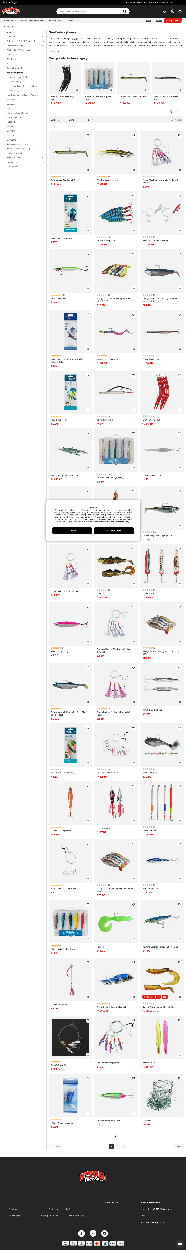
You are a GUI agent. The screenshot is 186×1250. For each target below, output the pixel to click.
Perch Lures (12, 54)
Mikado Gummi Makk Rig (62, 1123)
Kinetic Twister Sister (151, 475)
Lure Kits (11, 36)
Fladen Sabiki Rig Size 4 (107, 773)
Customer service (134, 2)
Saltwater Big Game (18, 81)
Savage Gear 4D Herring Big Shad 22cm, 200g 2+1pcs (69, 713)
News (148, 20)
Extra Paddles (13, 167)
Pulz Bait (11, 122)
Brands (159, 20)
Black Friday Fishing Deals (152, 1222)
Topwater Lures (14, 158)
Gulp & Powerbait (14, 68)
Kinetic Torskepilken (106, 240)
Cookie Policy (122, 521)
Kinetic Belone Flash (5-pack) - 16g (99, 98)
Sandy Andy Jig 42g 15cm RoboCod (166, 98)
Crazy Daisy (102, 593)
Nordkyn (100, 947)
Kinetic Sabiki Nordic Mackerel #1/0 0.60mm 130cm (67, 360)
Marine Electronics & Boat (32, 20)
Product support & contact (49, 1216)
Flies (9, 63)
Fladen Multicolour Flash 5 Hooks (66, 591)
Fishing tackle (10, 20)
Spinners (11, 131)
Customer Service (110, 1202)
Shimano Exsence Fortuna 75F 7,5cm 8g (160, 947)
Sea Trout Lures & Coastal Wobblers (23, 95)
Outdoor (70, 20)
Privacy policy (15, 1216)
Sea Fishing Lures (15, 72)
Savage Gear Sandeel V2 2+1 (133, 97)
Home (6, 27)
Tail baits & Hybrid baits (17, 144)
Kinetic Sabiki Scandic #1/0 (63, 773)
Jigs (9, 108)
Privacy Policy (105, 521)
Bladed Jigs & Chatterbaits (19, 50)
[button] (163, 2)
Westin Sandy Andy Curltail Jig (65, 475)
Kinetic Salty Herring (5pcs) (63, 949)
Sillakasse (146, 1120)
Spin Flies (11, 135)
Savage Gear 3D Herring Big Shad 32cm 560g (160, 652)
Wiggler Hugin (148, 1063)
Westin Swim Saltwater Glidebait (111, 1007)
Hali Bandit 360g (149, 773)
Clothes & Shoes (55, 20)
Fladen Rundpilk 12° (151, 830)
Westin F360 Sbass (60, 298)
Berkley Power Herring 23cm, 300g (158, 1007)
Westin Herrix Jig (150, 888)
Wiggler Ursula (103, 828)
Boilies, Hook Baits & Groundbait (21, 41)
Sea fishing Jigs (17, 90)
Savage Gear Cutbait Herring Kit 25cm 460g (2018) (159, 299)
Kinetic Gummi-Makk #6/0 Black (62, 98)
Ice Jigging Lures (14, 117)
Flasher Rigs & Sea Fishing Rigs (23, 86)
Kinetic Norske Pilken (106, 420)
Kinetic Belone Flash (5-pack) (110, 478)
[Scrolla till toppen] (116, 1136)
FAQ (68, 1209)
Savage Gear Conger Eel (107, 359)
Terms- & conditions (75, 1216)
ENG (11, 2)
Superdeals (174, 20)
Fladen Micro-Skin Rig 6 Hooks (65, 888)
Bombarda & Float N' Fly (17, 45)
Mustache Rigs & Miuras (17, 113)
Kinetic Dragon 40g (59, 651)
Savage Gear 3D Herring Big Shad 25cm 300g (115, 889)
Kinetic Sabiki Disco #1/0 (62, 238)
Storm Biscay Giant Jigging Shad (157, 535)
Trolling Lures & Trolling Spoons (21, 149)
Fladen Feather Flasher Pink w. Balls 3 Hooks (113, 713)
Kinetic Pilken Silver (151, 359)
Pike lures (11, 59)
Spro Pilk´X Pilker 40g (152, 710)
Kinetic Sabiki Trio (59, 420)
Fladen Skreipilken (59, 1005)
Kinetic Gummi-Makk (151, 420)
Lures (13, 27)
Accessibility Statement (48, 1209)
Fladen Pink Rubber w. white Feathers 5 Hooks (160, 181)
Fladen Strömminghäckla (108, 1063)
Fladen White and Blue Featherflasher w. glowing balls (115, 650)
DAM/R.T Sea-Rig (59, 1065)
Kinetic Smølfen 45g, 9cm (108, 1120)
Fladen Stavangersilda (61, 830)
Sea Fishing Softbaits (19, 77)
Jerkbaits (11, 104)
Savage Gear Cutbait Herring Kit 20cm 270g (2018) (114, 299)
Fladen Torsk (148, 593)
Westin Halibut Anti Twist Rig (155, 240)
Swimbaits (11, 140)
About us (13, 1209)
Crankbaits (12, 162)
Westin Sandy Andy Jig (107, 180)
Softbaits (11, 99)
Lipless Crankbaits (15, 153)
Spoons (10, 126)
